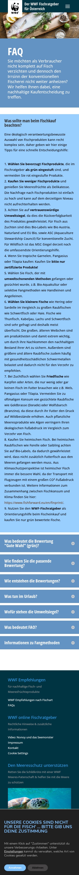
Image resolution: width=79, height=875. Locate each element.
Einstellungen (13, 852)
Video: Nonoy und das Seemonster (30, 737)
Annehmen (15, 867)
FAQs (11, 705)
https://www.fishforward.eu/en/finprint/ (33, 503)
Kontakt (13, 748)
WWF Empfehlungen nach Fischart (30, 700)
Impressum (15, 743)
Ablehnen (37, 867)
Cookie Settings (18, 753)
